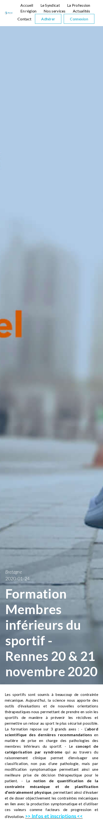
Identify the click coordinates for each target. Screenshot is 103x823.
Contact (24, 19)
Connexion (79, 19)
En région (28, 11)
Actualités (81, 11)
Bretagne (13, 572)
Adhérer (48, 19)
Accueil (26, 5)
